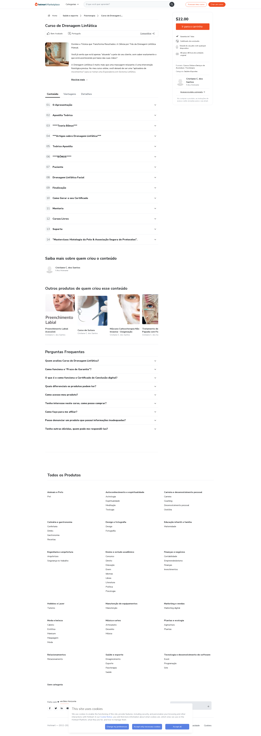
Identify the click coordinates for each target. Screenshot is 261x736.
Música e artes (113, 620)
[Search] (171, 4)
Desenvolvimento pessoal (176, 505)
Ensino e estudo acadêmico (120, 552)
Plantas (168, 629)
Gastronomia (53, 535)
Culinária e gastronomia (59, 522)
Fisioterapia (111, 667)
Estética (51, 629)
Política (109, 586)
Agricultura (169, 624)
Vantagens (69, 94)
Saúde (109, 672)
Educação (110, 565)
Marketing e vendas (174, 603)
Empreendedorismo (173, 560)
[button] (98, 105)
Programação (170, 663)
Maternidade (170, 526)
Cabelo (50, 624)
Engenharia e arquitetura (60, 552)
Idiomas (109, 573)
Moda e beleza (55, 620)
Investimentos (171, 569)
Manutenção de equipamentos (121, 603)
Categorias (71, 4)
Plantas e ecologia (174, 620)
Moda (50, 642)
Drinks (50, 530)
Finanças (168, 565)
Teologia (110, 509)
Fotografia (111, 530)
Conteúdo (52, 94)
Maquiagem (52, 637)
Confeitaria (52, 526)
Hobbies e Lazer (55, 603)
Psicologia (110, 591)
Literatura (110, 582)
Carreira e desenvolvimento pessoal (183, 492)
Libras (108, 578)
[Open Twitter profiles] (56, 708)
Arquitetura (52, 556)
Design (109, 526)
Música (109, 633)
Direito (109, 560)
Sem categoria (55, 684)
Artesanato (111, 624)
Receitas (51, 539)
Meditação (111, 505)
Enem (108, 569)
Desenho (110, 629)
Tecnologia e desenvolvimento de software (187, 654)
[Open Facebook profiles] (50, 708)
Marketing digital (172, 608)
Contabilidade (170, 556)
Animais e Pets (55, 492)
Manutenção (111, 608)
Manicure (51, 633)
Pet (49, 496)
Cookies (208, 725)
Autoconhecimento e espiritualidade (125, 492)
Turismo (51, 608)
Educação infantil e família (178, 522)
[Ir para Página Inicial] (48, 4)
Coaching (168, 500)
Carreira (167, 496)
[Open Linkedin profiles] (62, 708)
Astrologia (111, 496)
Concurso (110, 556)
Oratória (168, 509)
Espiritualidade (113, 500)
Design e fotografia (116, 522)
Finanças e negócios (174, 552)
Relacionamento (55, 659)
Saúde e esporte (114, 654)
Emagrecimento (113, 659)
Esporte (109, 663)
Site (166, 667)
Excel (166, 659)
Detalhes (86, 94)
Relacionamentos (56, 654)
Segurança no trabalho (58, 560)
